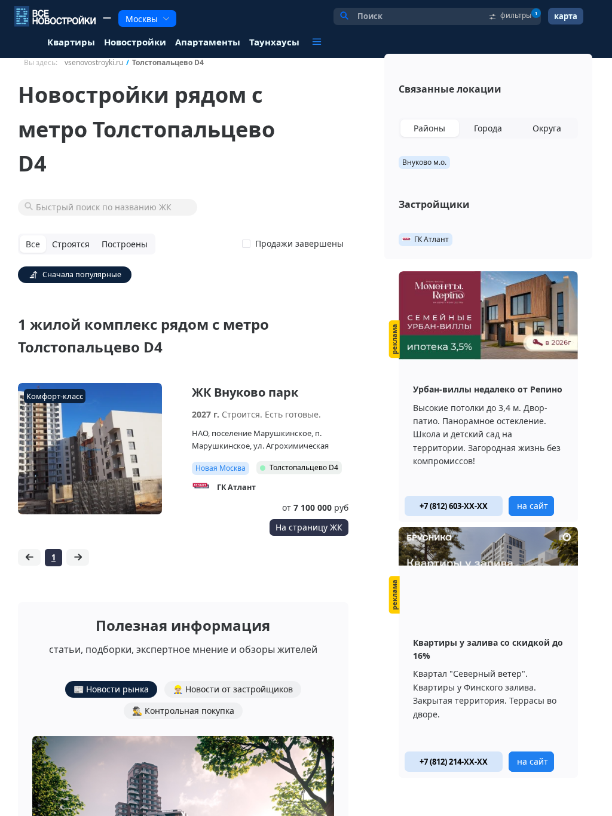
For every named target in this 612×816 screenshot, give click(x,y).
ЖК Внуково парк (245, 392)
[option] (488, 396)
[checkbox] (295, 243)
